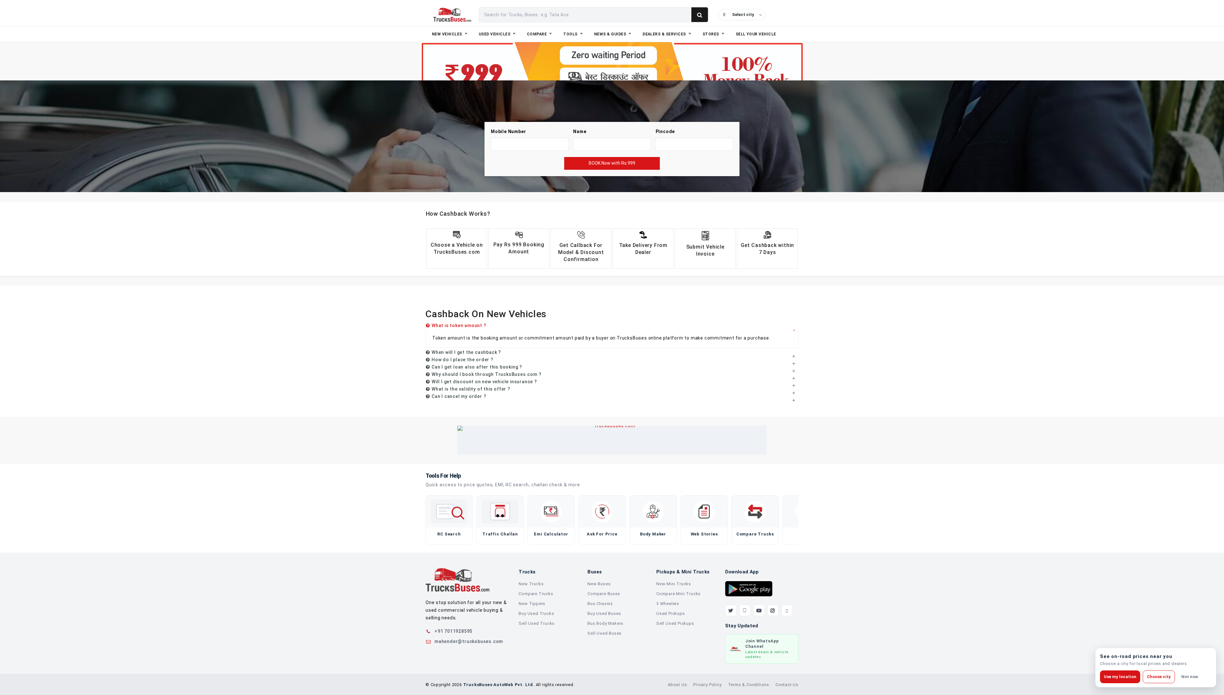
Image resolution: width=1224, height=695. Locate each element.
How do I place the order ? (462, 359)
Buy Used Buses (604, 613)
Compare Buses (603, 593)
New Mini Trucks (673, 583)
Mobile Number (508, 131)
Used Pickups (670, 613)
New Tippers (532, 603)
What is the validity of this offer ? (471, 389)
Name (579, 131)
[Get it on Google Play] (748, 588)
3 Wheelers (667, 603)
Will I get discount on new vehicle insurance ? (484, 381)
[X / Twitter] (731, 610)
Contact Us (787, 684)
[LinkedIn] (787, 610)
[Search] (699, 14)
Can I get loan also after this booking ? (477, 367)
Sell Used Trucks (537, 623)
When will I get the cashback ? (466, 352)
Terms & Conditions (748, 684)
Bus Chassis (600, 603)
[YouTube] (759, 610)
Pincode (665, 131)
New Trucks (531, 583)
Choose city (1159, 676)
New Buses (598, 583)
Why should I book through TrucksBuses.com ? (486, 374)
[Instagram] (773, 610)
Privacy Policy (707, 684)
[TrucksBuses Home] (457, 580)
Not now (1189, 676)
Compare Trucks (536, 593)
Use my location (1120, 676)
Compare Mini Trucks (678, 593)
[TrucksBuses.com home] (452, 15)
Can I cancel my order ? (459, 396)
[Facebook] (745, 610)
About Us (677, 684)
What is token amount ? (459, 325)
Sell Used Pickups (675, 623)
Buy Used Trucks (536, 613)
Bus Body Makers (605, 623)
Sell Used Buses (604, 633)
